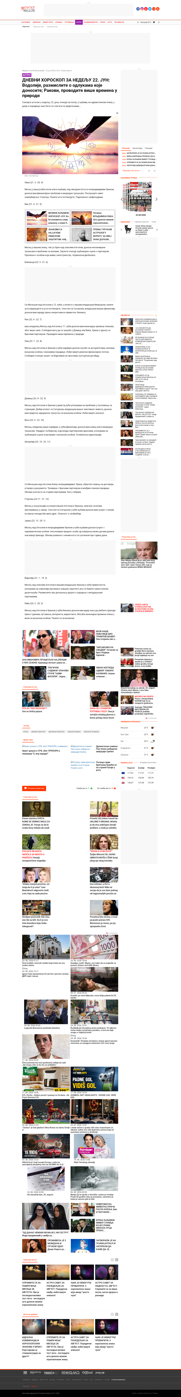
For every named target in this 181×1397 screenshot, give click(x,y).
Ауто (110, 22)
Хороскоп (25, 26)
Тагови (26, 726)
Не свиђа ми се (105, 788)
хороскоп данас (74, 732)
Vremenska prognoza (130, 722)
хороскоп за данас (91, 732)
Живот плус (48, 22)
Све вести (125, 315)
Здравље (36, 22)
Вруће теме (28, 740)
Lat (154, 9)
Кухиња (58, 22)
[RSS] (156, 315)
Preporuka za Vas (30, 687)
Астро (79, 22)
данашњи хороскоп (56, 732)
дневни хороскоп (38, 732)
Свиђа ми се (83, 788)
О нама (107, 1380)
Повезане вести (29, 1260)
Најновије (126, 148)
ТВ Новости (119, 22)
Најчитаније (137, 148)
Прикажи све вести (131, 170)
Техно (102, 22)
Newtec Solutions (144, 1393)
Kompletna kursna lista (148, 762)
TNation (155, 1393)
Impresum (26, 1386)
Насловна (26, 22)
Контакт (34, 1386)
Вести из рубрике (30, 1314)
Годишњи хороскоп (141, 222)
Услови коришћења (118, 1380)
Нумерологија (52, 27)
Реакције (148, 148)
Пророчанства (38, 27)
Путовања (69, 22)
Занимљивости (91, 22)
